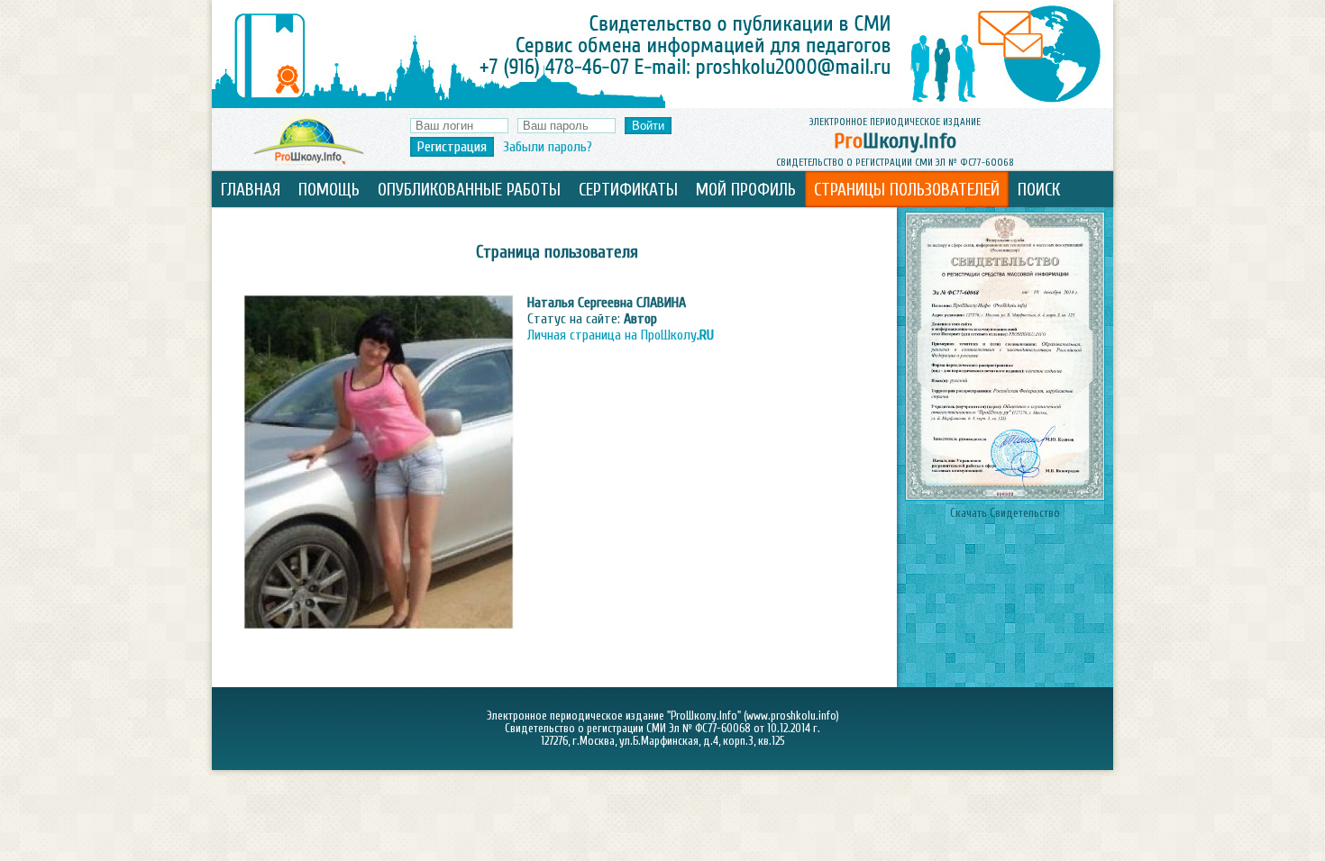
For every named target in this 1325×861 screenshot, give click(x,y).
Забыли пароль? (547, 147)
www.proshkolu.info (791, 716)
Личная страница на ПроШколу (620, 335)
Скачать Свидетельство (1005, 513)
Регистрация (452, 147)
